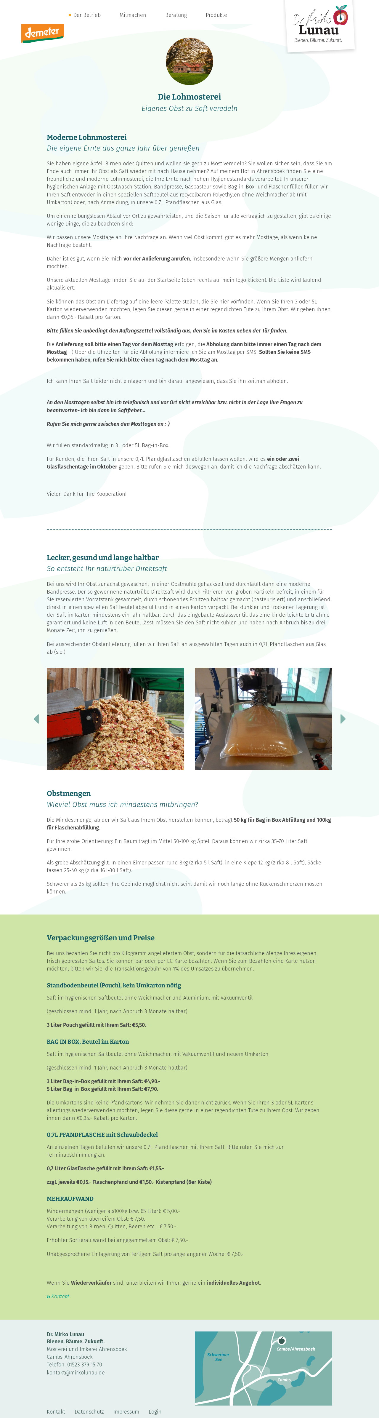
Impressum (126, 1412)
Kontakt (60, 1296)
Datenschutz (89, 1412)
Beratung (176, 15)
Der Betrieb (87, 15)
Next (343, 719)
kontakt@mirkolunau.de (76, 1372)
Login (155, 1412)
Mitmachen (133, 15)
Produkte (216, 15)
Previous (36, 719)
